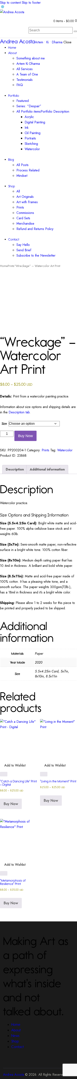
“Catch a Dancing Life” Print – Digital (18, 783)
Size (4, 424)
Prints (11, 266)
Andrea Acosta (13, 1074)
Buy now (25, 436)
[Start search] (75, 31)
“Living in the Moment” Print (58, 781)
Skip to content (10, 2)
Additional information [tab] (47, 469)
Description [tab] (15, 469)
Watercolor (64, 450)
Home (4, 266)
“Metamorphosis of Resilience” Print (13, 882)
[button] (12, 326)
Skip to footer (31, 2)
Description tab (19, 412)
